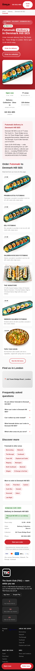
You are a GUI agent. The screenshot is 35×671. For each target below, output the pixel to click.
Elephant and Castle (22, 458)
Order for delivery (11, 48)
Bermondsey (10, 450)
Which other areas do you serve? (16, 431)
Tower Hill (9, 458)
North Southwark (11, 467)
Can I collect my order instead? (15, 417)
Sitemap (21, 656)
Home (4, 11)
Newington (18, 462)
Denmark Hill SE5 (20, 11)
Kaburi (18, 493)
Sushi (8, 485)
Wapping (8, 462)
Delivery (10, 11)
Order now (28, 5)
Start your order (17, 542)
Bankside (22, 467)
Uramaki (18, 489)
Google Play (16, 594)
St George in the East (20, 471)
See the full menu (17, 361)
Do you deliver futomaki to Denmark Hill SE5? (17, 403)
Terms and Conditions (25, 653)
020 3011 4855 (16, 4)
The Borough (10, 454)
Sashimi (25, 485)
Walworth (20, 450)
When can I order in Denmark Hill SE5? (16, 410)
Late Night (9, 497)
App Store (7, 594)
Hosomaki (9, 493)
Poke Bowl (16, 485)
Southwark (21, 454)
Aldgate (8, 471)
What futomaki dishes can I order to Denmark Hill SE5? (17, 424)
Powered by (4, 629)
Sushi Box (9, 489)
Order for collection (11, 54)
